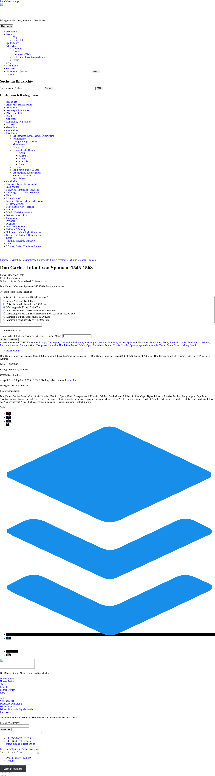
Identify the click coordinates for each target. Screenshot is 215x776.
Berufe (9, 116)
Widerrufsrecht (7, 706)
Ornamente (11, 218)
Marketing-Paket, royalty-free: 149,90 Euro (27, 320)
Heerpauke (41, 345)
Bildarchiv (11, 31)
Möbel (9, 209)
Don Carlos (155, 342)
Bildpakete (11, 101)
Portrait (108, 345)
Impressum (5, 712)
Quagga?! (17, 51)
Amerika (23, 155)
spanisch (143, 345)
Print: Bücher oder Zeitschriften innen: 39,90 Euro (31, 310)
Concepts (11, 118)
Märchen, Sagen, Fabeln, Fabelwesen (25, 201)
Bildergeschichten (15, 113)
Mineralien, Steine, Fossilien (20, 206)
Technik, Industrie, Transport (20, 240)
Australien (24, 161)
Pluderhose (98, 345)
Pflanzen (10, 223)
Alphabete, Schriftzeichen (19, 104)
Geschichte (11, 181)
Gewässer (17, 167)
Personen (10, 221)
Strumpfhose (173, 345)
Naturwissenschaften (16, 215)
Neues (9, 34)
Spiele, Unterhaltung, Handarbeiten (23, 235)
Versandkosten (7, 700)
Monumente (19, 144)
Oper (88, 345)
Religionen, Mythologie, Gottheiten (24, 232)
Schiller (125, 345)
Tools (3, 684)
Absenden (5, 729)
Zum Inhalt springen (10, 1)
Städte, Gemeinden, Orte (25, 175)
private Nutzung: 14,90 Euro (20, 301)
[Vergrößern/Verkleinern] (1, 772)
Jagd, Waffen (12, 186)
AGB (3, 698)
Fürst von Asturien (9, 345)
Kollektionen (12, 43)
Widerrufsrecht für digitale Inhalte (16, 709)
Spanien (92, 260)
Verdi (193, 345)
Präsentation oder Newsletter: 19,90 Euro (26, 304)
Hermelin (53, 345)
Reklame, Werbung (15, 229)
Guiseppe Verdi (27, 345)
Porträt (116, 345)
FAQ (8, 62)
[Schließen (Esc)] (10, 772)
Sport (9, 238)
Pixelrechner (71, 380)
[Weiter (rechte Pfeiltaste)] (4, 775)
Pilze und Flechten (15, 226)
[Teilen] (7, 772)
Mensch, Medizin (15, 204)
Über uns (10, 45)
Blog (15, 37)
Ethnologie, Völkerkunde (18, 121)
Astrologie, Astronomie (17, 110)
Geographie (12, 133)
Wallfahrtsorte (19, 138)
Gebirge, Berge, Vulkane (25, 141)
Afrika (22, 152)
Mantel (74, 345)
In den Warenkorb (9, 339)
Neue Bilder (19, 40)
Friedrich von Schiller (198, 342)
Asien (22, 158)
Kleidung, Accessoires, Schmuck (22, 192)
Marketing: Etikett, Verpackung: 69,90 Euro (28, 316)
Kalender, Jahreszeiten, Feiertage (22, 189)
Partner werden (7, 689)
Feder (165, 342)
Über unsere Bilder (22, 54)
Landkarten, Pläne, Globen (26, 169)
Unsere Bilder (7, 678)
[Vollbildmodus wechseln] (4, 772)
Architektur (12, 107)
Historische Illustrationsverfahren (29, 57)
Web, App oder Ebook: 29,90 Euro (23, 307)
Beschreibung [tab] (13, 350)
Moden (82, 260)
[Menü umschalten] (14, 35)
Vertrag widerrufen (13, 768)
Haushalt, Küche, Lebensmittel (21, 184)
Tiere (8, 243)
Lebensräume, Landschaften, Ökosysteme (33, 135)
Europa (22, 164)
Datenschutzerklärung (11, 703)
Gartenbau (11, 127)
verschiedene (19, 178)
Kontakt (4, 687)
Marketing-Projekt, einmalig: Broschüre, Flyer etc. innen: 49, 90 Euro (41, 313)
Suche (3, 752)
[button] (10, 74)
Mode (82, 345)
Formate (10, 124)
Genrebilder (12, 130)
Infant (67, 345)
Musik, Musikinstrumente (19, 212)
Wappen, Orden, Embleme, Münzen (24, 246)
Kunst (9, 195)
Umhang (185, 345)
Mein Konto (12, 65)
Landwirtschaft (13, 198)
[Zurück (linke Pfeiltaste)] (1, 775)
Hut (61, 345)
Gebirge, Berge (20, 147)
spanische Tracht (157, 345)
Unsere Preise (7, 681)
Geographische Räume (24, 150)
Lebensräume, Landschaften (27, 172)
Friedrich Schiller (178, 342)
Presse (16, 60)
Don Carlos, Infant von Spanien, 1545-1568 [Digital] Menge (31, 336)
